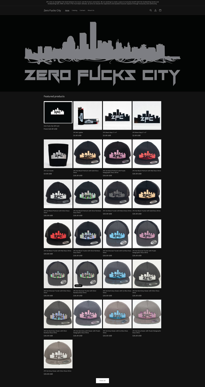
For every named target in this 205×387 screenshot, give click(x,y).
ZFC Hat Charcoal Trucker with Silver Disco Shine (57, 292)
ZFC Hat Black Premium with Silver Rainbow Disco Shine (87, 211)
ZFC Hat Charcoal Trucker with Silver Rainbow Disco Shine (84, 292)
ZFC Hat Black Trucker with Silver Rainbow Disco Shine (86, 251)
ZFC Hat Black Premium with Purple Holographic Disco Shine (114, 171)
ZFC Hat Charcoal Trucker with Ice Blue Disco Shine (117, 251)
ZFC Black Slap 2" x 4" (110, 132)
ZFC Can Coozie (48, 171)
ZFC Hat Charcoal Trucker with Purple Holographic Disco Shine (144, 251)
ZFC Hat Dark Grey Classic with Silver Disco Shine (146, 292)
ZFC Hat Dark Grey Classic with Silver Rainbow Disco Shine (55, 332)
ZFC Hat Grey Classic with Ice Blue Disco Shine (115, 332)
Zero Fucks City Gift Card (51, 126)
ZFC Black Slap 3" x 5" (139, 132)
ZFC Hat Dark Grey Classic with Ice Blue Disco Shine (117, 292)
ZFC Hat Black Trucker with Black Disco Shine (117, 211)
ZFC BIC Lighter (78, 132)
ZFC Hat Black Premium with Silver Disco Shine (56, 211)
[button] (150, 10)
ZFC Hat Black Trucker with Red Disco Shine (57, 251)
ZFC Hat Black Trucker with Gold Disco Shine (146, 211)
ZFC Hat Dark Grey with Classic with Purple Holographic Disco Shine (86, 332)
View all (103, 381)
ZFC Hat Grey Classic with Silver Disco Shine (57, 371)
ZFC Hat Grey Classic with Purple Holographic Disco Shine (147, 332)
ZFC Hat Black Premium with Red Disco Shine (147, 171)
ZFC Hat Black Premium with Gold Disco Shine (85, 171)
